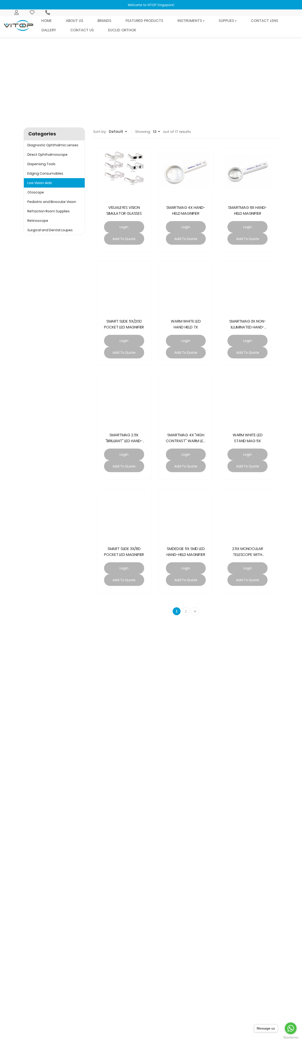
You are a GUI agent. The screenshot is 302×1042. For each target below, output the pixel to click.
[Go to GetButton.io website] (290, 1037)
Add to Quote (124, 238)
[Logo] (19, 25)
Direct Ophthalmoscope (47, 154)
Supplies (144, 96)
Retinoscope (37, 220)
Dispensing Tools (41, 164)
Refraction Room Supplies (48, 211)
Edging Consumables (45, 173)
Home (125, 96)
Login (124, 227)
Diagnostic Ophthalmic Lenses (52, 145)
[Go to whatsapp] (291, 1028)
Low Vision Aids (39, 183)
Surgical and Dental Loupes (50, 230)
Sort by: (99, 131)
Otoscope (35, 192)
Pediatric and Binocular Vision (51, 201)
